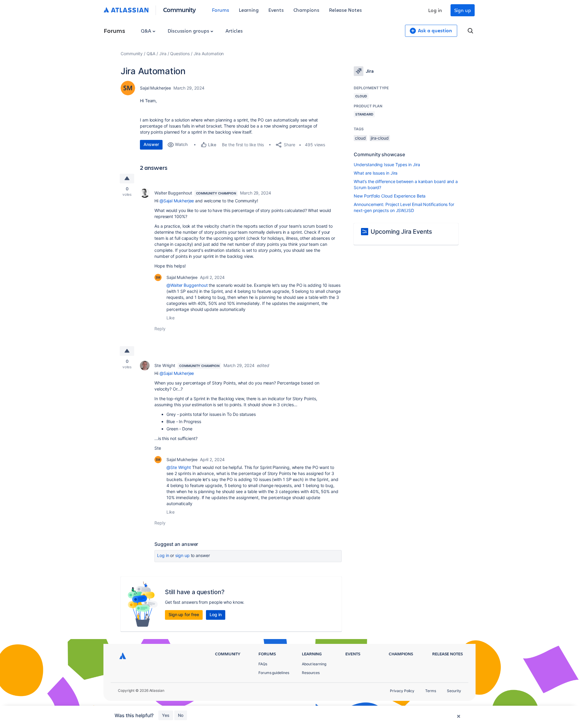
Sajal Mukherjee (155, 87)
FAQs (262, 664)
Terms (430, 691)
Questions (179, 53)
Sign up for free (184, 614)
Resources (311, 672)
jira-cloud (380, 138)
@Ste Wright (178, 467)
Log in (435, 10)
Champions (306, 10)
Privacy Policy (402, 691)
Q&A (146, 30)
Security (454, 691)
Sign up (462, 10)
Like (170, 317)
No (180, 715)
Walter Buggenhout (173, 192)
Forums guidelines (273, 672)
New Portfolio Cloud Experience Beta (390, 195)
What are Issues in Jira (375, 173)
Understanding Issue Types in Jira (387, 164)
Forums (220, 10)
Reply (160, 328)
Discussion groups (189, 30)
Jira (162, 53)
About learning (314, 664)
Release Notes (345, 10)
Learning (249, 10)
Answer (151, 144)
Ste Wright (164, 365)
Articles (234, 30)
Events (276, 10)
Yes (165, 715)
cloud (360, 138)
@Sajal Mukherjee (177, 200)
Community (179, 9)
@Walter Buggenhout (187, 285)
